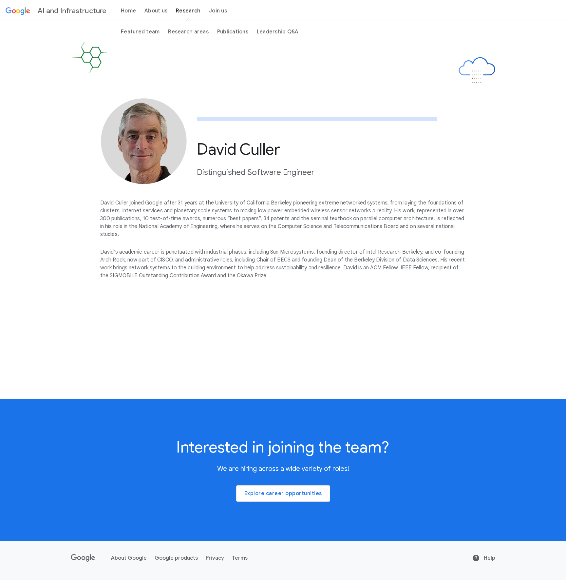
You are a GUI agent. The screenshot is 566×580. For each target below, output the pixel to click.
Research (188, 11)
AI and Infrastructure (72, 10)
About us (155, 11)
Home (128, 11)
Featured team (140, 32)
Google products (176, 558)
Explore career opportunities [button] (283, 493)
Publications (232, 32)
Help (488, 558)
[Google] (18, 10)
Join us (218, 11)
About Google (129, 558)
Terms (240, 558)
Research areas (188, 32)
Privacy (215, 558)
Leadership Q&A (278, 32)
